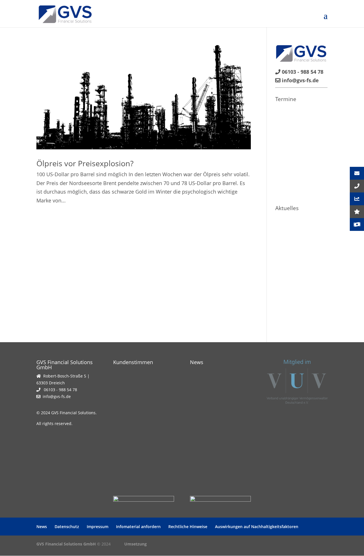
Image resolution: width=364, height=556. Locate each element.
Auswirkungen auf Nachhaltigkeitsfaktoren (256, 526)
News (41, 526)
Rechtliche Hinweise (187, 526)
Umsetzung (135, 544)
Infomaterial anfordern (138, 526)
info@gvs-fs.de (57, 396)
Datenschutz (67, 526)
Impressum (97, 526)
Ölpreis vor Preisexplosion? (85, 163)
